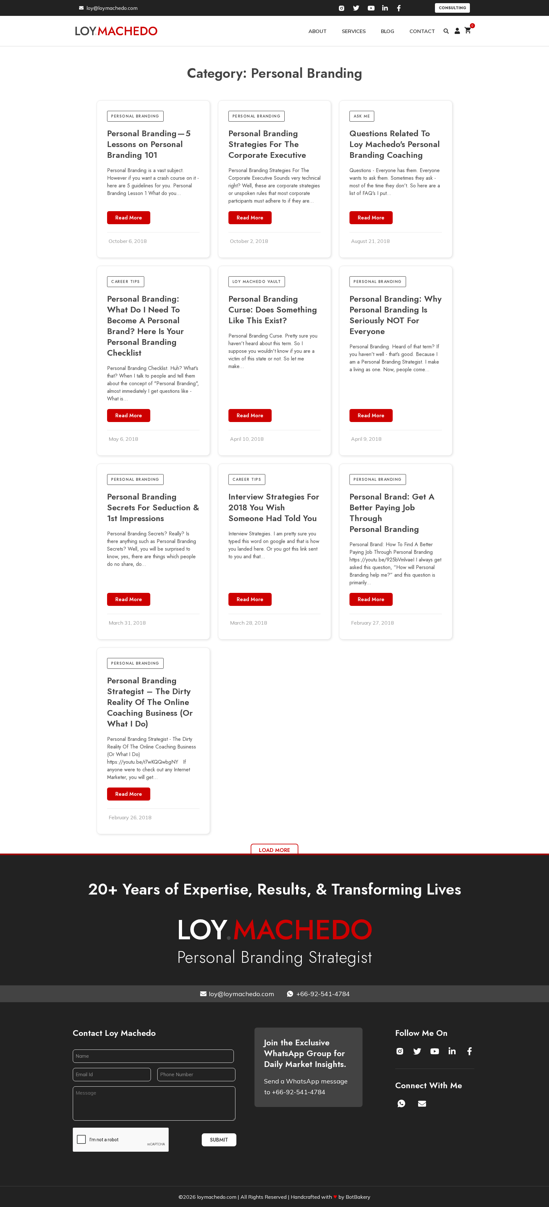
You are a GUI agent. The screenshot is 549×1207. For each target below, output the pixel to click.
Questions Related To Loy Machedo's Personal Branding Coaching (394, 144)
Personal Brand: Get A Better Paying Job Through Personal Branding (391, 513)
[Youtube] (434, 1051)
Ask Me (362, 116)
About (317, 31)
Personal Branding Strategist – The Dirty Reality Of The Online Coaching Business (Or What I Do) (150, 702)
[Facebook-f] (469, 1051)
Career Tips (125, 282)
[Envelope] (422, 1103)
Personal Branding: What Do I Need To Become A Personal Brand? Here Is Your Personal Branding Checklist (145, 326)
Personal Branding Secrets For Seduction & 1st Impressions (153, 507)
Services (354, 31)
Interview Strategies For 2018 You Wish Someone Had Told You (273, 507)
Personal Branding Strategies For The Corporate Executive (267, 144)
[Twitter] (417, 1051)
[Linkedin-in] (452, 1051)
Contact (422, 31)
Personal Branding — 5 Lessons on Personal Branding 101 (149, 144)
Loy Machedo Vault (257, 282)
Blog (387, 31)
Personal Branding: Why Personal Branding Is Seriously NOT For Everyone (395, 315)
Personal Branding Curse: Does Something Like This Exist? (272, 309)
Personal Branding (135, 116)
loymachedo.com (216, 1197)
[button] (446, 31)
